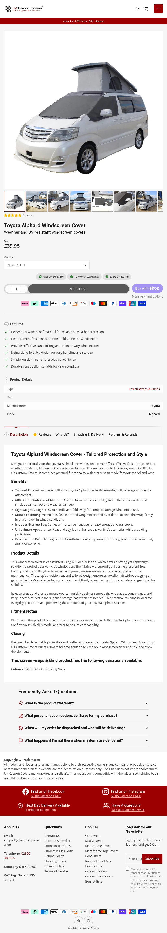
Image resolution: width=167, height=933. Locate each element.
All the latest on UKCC (46, 796)
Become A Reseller (57, 841)
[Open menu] (158, 8)
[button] (13, 215)
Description (19, 434)
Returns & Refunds (122, 434)
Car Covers (92, 835)
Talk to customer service (128, 810)
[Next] (157, 110)
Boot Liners (93, 856)
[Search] (137, 8)
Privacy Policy (54, 866)
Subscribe (152, 858)
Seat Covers (93, 841)
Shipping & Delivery (89, 434)
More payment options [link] (147, 296)
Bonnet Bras (93, 881)
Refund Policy (54, 856)
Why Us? (62, 434)
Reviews (44, 434)
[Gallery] (83, 122)
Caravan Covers (96, 871)
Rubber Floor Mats (98, 861)
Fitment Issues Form (59, 851)
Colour (8, 257)
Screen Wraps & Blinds (144, 389)
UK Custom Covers (88, 928)
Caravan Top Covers (99, 876)
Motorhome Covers (98, 846)
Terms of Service (56, 871)
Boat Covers (93, 866)
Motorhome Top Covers (101, 851)
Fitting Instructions (58, 846)
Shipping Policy (55, 861)
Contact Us (52, 835)
